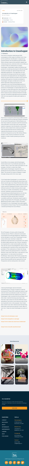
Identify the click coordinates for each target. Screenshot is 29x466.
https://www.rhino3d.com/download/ (11, 326)
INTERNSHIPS (5, 427)
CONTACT (4, 420)
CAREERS (4, 431)
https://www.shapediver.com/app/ (10, 318)
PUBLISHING (5, 436)
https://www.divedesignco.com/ (9, 316)
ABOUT (3, 424)
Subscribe (14, 408)
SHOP (3, 433)
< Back (3, 10)
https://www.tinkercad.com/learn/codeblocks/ (13, 321)
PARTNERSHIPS (6, 429)
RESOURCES (5, 422)
